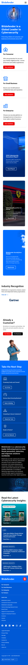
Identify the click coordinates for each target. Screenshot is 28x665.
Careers (3, 618)
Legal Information (5, 630)
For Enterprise (5, 590)
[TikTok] (20, 626)
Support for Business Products (8, 613)
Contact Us (4, 640)
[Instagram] (17, 626)
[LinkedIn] (9, 626)
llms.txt (3, 645)
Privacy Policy (4, 633)
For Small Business (6, 587)
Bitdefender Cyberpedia (6, 605)
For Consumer (5, 584)
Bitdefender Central (5, 600)
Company (3, 637)
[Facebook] (2, 626)
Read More (14, 515)
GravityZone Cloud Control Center (9, 602)
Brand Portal (4, 609)
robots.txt (3, 647)
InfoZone (3, 620)
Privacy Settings (5, 642)
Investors (3, 616)
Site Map (3, 635)
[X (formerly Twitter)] (6, 626)
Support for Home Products (7, 611)
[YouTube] (13, 626)
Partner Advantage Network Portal (9, 607)
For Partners (4, 593)
